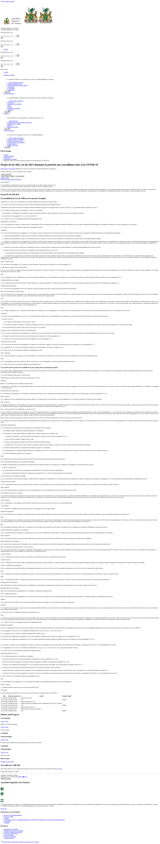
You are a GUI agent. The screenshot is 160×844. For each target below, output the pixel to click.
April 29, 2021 (4, 721)
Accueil (6, 154)
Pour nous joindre (8, 816)
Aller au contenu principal (7, 1)
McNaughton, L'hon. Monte (8, 168)
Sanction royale (5, 178)
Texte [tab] (2, 176)
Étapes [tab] (7, 176)
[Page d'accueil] (27, 26)
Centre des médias (9, 835)
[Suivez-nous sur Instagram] (2, 787)
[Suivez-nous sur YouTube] (2, 801)
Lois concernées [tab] (20, 176)
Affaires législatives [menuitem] (9, 93)
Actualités (6, 822)
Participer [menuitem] (6, 113)
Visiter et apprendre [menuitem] (9, 130)
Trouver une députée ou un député (13, 832)
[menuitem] (15, 82)
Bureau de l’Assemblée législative (13, 815)
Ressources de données (10, 836)
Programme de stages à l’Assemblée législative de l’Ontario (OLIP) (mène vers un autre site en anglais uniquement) (34, 819)
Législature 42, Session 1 (10, 159)
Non (25, 776)
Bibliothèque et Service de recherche (13, 830)
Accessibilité (7, 821)
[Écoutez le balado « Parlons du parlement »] (1, 797)
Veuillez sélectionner (6, 174)
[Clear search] (18, 36)
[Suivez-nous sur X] (1, 791)
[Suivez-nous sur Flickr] (2, 798)
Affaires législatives (9, 156)
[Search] (2, 38)
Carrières (6, 818)
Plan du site (4, 808)
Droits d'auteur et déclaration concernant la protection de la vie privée (21, 842)
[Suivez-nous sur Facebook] (2, 790)
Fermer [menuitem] (6, 92)
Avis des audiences (9, 838)
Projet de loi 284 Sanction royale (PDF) (11, 179)
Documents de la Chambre (11, 829)
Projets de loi (7, 157)
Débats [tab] (12, 176)
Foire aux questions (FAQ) (11, 833)
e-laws (60, 768)
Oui (21, 776)
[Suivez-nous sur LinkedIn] (2, 795)
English (6, 49)
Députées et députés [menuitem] (9, 75)
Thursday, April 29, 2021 (7, 761)
